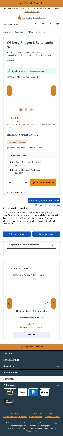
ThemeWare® (31, 431)
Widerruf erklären (52, 417)
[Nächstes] (53, 90)
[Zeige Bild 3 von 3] (31, 109)
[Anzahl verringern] (10, 182)
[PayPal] (33, 392)
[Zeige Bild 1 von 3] (20, 109)
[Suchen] (35, 24)
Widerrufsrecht (45, 414)
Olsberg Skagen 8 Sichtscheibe (29, 162)
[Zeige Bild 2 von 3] (26, 109)
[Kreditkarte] (9, 401)
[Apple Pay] (45, 392)
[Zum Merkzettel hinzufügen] (46, 303)
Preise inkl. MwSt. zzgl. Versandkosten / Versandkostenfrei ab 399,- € (31, 125)
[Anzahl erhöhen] (26, 182)
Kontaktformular (32, 11)
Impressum (26, 414)
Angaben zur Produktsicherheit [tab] (24, 245)
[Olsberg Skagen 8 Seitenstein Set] (31, 94)
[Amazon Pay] (10, 392)
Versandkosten (45, 423)
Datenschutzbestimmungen (47, 205)
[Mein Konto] (50, 24)
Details (31, 335)
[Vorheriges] (9, 90)
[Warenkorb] (57, 24)
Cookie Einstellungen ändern (15, 417)
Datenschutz (14, 414)
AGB (35, 414)
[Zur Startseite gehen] (31, 17)
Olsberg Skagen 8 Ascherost (27, 170)
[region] (31, 91)
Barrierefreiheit (35, 417)
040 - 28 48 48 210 (27, 8)
